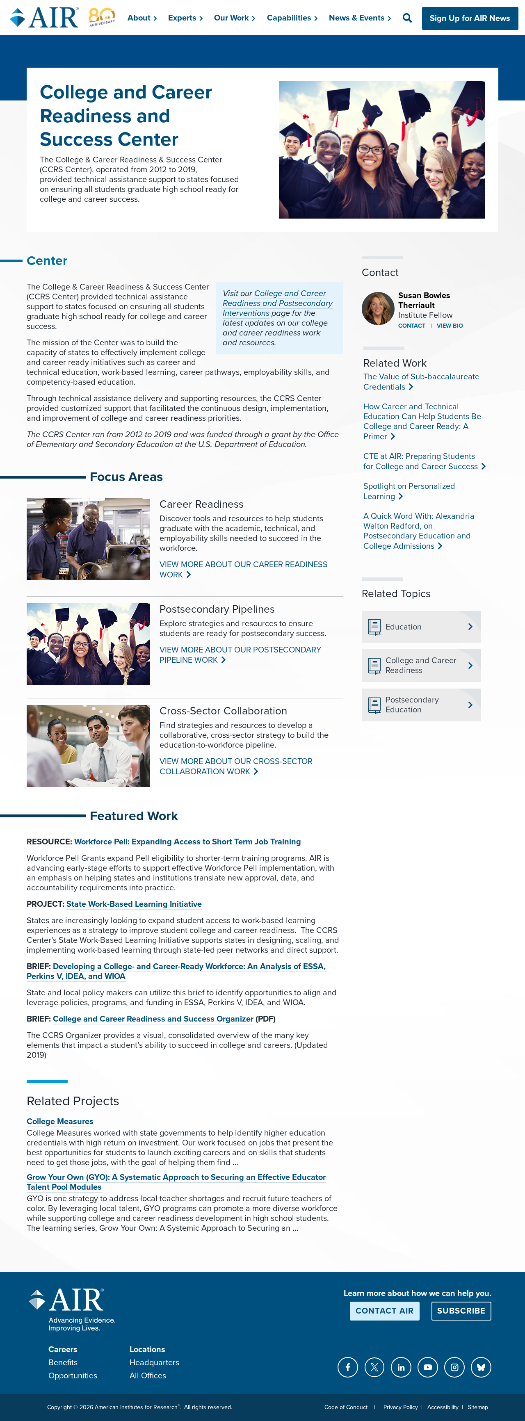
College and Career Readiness (421, 665)
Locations (147, 1350)
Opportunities (72, 1376)
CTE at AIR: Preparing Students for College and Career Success (419, 462)
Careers (63, 1350)
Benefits (63, 1363)
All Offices (148, 1376)
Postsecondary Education (412, 705)
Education (404, 627)
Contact (411, 325)
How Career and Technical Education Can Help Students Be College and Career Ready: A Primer (422, 422)
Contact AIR (385, 1311)
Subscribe (461, 1311)
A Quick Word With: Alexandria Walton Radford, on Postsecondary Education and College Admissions (419, 531)
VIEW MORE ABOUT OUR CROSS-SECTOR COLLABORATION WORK (236, 767)
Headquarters (154, 1363)
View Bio (449, 325)
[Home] (63, 17)
